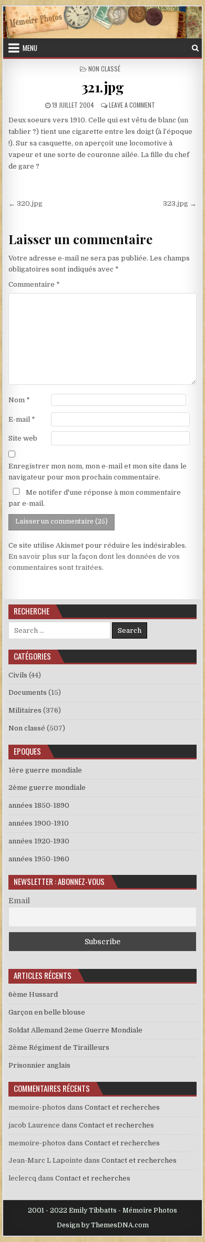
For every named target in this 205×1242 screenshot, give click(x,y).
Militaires (25, 710)
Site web (22, 438)
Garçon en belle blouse (46, 1012)
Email (19, 900)
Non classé (104, 68)
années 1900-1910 (38, 823)
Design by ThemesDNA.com (103, 1225)
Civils (17, 675)
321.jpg (102, 87)
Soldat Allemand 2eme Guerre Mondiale (75, 1030)
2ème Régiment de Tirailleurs (58, 1047)
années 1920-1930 (38, 841)
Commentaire (34, 284)
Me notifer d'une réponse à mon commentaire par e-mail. (94, 497)
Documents (27, 692)
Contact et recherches (122, 1107)
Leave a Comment (132, 104)
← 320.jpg (25, 203)
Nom (19, 400)
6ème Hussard (33, 994)
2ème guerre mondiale (47, 787)
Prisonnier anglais (39, 1065)
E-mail (21, 419)
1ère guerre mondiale (45, 770)
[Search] (195, 48)
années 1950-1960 (38, 859)
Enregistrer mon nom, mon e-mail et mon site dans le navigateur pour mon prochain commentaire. (97, 471)
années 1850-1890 (38, 805)
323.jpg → (180, 203)
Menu (30, 48)
